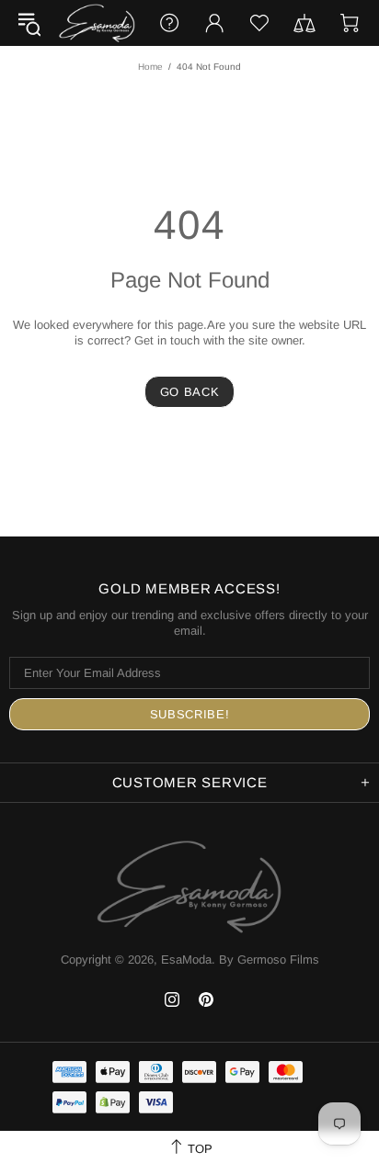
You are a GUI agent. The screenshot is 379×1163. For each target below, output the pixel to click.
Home (150, 67)
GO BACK (190, 392)
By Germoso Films (269, 959)
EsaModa (97, 23)
